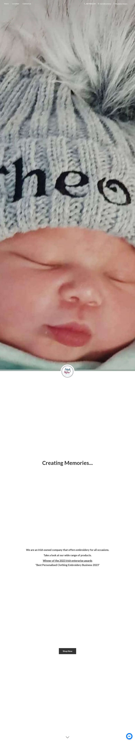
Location (15, 4)
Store (6, 4)
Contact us (27, 4)
